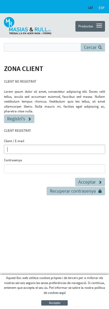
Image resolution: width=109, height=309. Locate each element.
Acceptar (87, 182)
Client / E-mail (14, 141)
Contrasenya (13, 160)
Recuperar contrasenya (73, 191)
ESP (101, 8)
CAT (90, 8)
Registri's (16, 119)
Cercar (90, 47)
